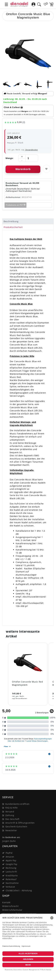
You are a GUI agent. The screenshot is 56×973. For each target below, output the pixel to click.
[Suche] (39, 4)
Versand (9, 811)
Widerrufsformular (12, 909)
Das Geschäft (12, 819)
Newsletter (11, 830)
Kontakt (6, 902)
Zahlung (9, 815)
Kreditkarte (12, 875)
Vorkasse (10, 886)
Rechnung (11, 867)
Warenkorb (23, 169)
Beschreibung (11, 221)
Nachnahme (12, 883)
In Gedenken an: (11, 837)
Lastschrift (11, 871)
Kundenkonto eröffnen (17, 804)
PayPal (9, 852)
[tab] (28, 221)
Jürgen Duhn (9, 841)
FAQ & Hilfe (11, 807)
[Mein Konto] (33, 4)
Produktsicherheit (13, 227)
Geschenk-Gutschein (16, 826)
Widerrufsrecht (10, 906)
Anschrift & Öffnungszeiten (20, 822)
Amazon (10, 856)
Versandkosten (31, 150)
